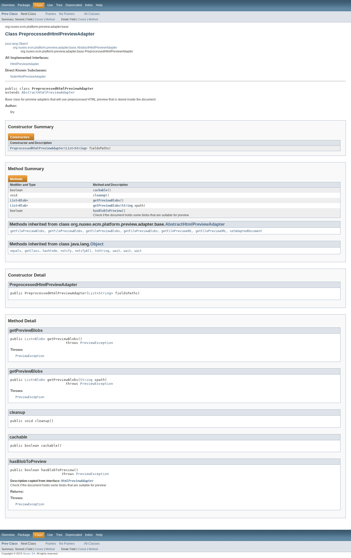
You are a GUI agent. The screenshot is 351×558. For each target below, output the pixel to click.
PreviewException (96, 343)
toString (102, 251)
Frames (50, 14)
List (69, 148)
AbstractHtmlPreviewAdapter (48, 92)
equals (15, 251)
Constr (39, 19)
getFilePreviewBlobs (27, 231)
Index (89, 5)
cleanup (99, 195)
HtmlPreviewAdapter (24, 64)
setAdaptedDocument (246, 231)
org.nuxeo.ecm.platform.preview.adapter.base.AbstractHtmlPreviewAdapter (65, 47)
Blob (22, 200)
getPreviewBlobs (106, 200)
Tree (59, 5)
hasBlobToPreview (107, 211)
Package (24, 5)
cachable (100, 190)
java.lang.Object (16, 43)
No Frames (67, 14)
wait (116, 251)
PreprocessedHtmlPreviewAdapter (37, 148)
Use (50, 5)
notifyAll (83, 251)
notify (66, 251)
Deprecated (74, 5)
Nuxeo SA (29, 553)
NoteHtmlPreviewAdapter (28, 76)
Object (97, 244)
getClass (32, 251)
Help (99, 5)
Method (50, 19)
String (80, 148)
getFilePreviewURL (176, 231)
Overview (8, 5)
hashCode (50, 251)
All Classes (92, 14)
